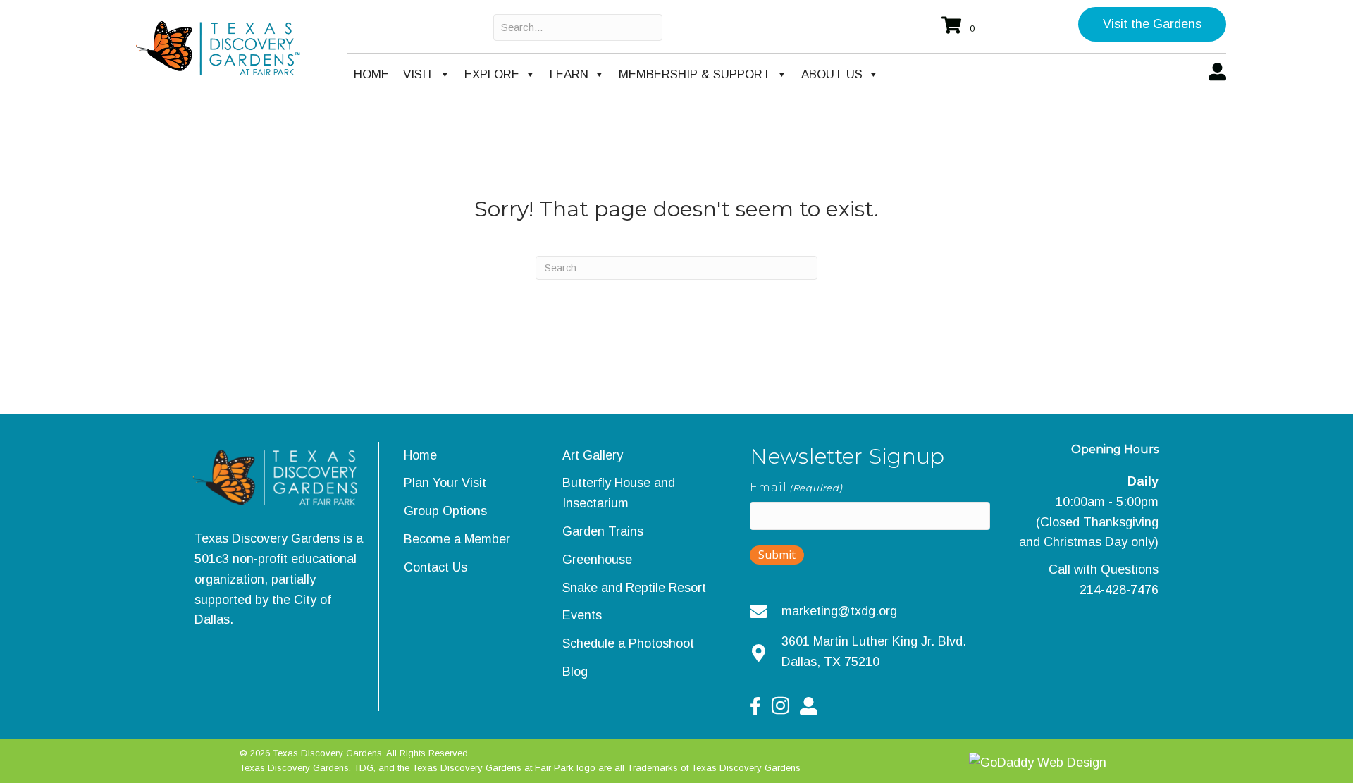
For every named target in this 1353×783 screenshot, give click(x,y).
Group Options (445, 511)
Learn (569, 74)
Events (582, 615)
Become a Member (457, 539)
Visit (418, 74)
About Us (832, 74)
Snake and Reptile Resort (634, 588)
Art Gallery (592, 455)
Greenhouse (597, 560)
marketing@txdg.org (839, 611)
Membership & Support (695, 74)
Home (371, 74)
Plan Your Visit (445, 483)
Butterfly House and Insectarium (618, 493)
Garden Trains (602, 531)
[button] (1152, 24)
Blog (575, 672)
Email (796, 487)
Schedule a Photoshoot (628, 643)
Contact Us (435, 567)
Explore (491, 74)
